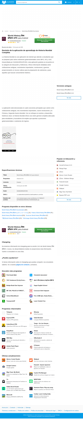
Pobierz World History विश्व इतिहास (41, 212)
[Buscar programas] (59, 2)
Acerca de (5, 407)
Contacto (12, 407)
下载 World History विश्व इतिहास (10, 218)
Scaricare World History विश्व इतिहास (36, 215)
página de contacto (22, 264)
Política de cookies (23, 410)
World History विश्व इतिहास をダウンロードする (15, 212)
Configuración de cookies (71, 410)
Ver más (69, 97)
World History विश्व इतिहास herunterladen (13, 210)
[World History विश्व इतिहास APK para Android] (4, 39)
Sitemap (28, 407)
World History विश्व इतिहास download (12, 215)
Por (14, 40)
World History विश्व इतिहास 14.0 (65, 93)
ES (77, 2)
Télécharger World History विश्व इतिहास (33, 218)
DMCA (60, 410)
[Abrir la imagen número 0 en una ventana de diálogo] (9, 139)
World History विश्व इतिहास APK (18, 228)
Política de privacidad (37, 410)
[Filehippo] (8, 2)
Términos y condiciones (9, 410)
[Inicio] (2, 31)
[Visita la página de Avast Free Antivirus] (45, 36)
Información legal (51, 410)
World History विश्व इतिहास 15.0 (65, 90)
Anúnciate (20, 407)
